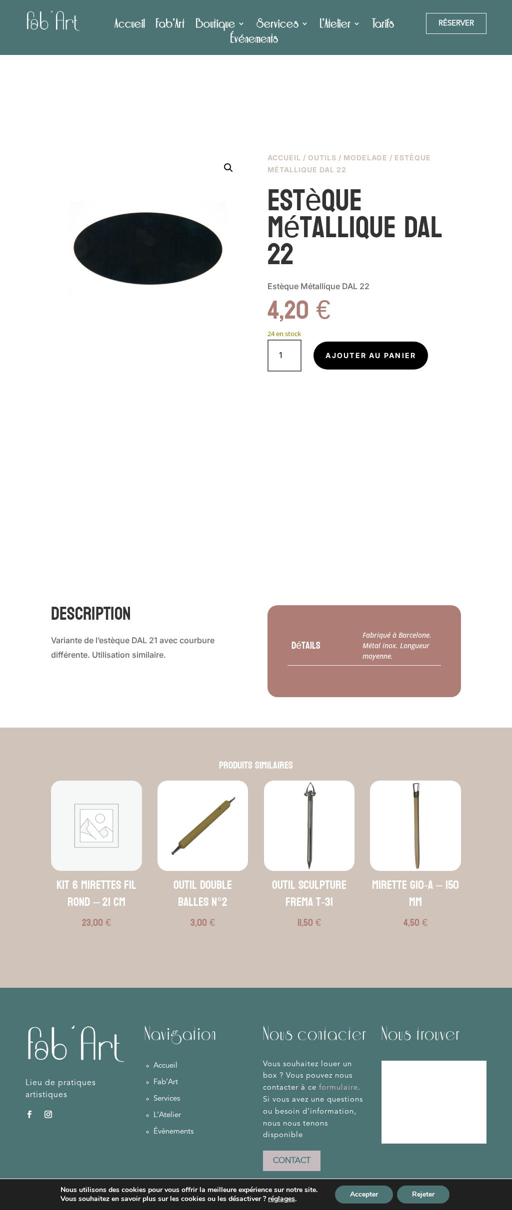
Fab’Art (170, 25)
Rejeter (423, 1194)
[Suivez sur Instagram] (48, 1114)
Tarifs (383, 25)
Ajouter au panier (371, 355)
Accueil (129, 25)
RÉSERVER (456, 23)
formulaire (338, 1088)
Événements (254, 40)
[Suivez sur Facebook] (29, 1114)
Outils (322, 157)
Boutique (216, 25)
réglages (281, 1199)
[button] (229, 168)
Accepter (364, 1194)
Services (277, 25)
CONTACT (291, 1161)
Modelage (366, 157)
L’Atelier (335, 25)
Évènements (174, 1132)
